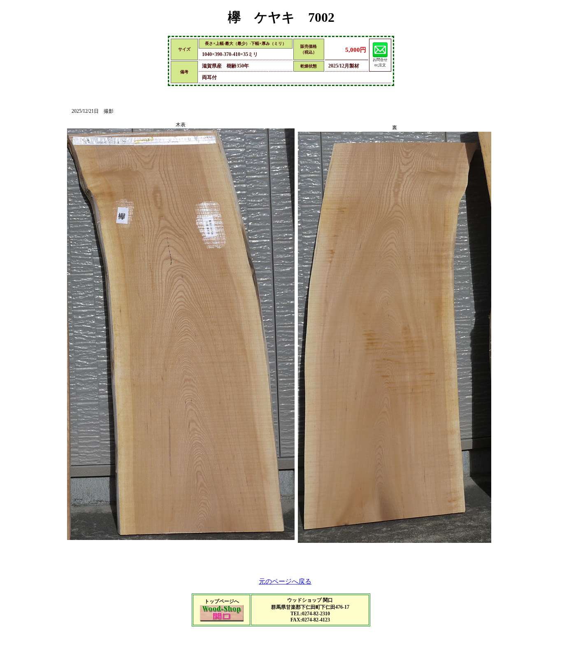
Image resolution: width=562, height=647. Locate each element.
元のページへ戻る (285, 581)
